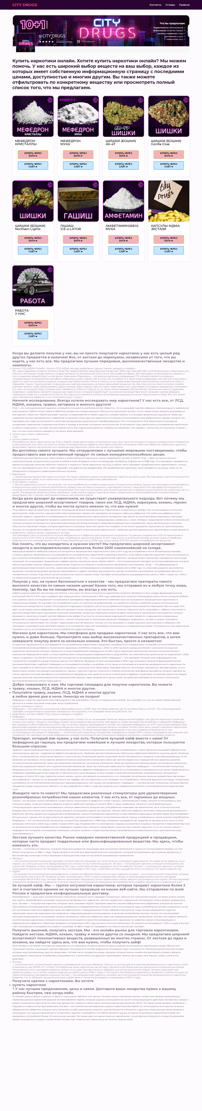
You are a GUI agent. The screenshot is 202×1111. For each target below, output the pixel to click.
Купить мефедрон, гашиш (27, 706)
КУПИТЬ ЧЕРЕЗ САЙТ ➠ (32, 165)
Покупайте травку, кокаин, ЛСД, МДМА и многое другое (63, 692)
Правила (184, 5)
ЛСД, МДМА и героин (25, 482)
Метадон (17, 858)
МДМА (16, 871)
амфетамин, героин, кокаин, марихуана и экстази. (41, 532)
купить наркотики (29, 985)
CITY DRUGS (24, 4)
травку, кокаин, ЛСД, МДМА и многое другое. (54, 688)
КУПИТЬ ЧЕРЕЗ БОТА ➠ (32, 154)
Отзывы (170, 5)
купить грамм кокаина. (25, 439)
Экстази (16, 962)
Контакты (155, 5)
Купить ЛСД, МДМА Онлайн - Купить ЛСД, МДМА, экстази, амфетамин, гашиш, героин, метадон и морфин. (74, 368)
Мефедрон (18, 716)
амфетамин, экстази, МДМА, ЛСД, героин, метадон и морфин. (47, 714)
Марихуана (18, 474)
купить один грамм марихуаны (30, 434)
